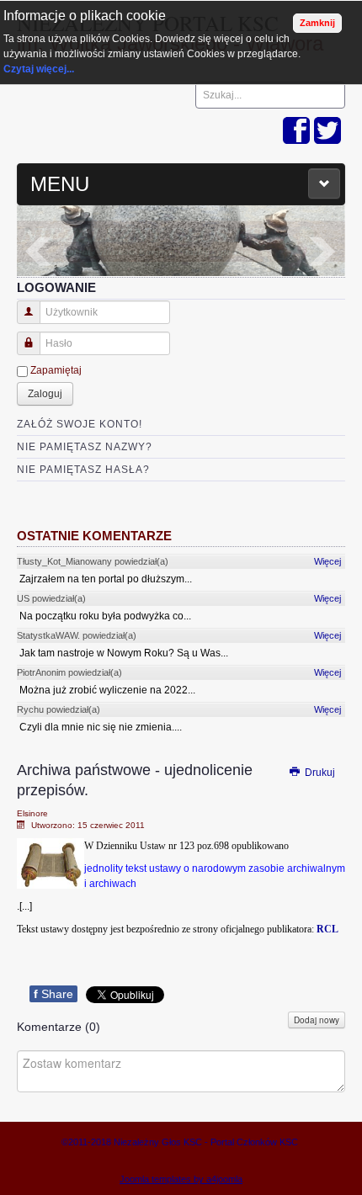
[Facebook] (296, 131)
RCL (327, 929)
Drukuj (318, 772)
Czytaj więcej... (38, 69)
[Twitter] (327, 131)
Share (53, 994)
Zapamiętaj (56, 370)
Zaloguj (45, 394)
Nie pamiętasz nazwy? (84, 447)
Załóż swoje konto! (79, 424)
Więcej (327, 561)
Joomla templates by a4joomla (181, 1179)
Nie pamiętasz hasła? (83, 469)
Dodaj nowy (316, 1020)
